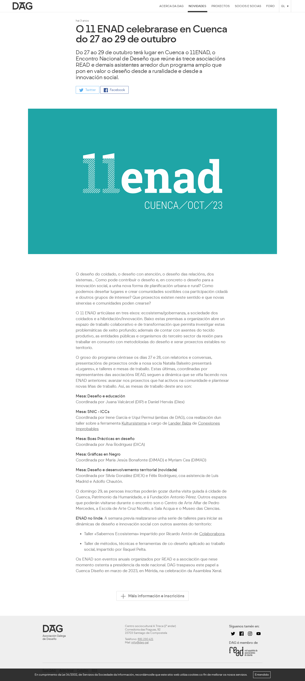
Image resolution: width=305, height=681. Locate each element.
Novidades (197, 6)
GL (283, 6)
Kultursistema (134, 423)
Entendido (262, 674)
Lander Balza (179, 423)
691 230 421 (145, 639)
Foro (270, 6)
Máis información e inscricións (155, 595)
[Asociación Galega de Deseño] (23, 6)
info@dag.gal (140, 642)
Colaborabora (211, 533)
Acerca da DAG (171, 6)
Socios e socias (248, 6)
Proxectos (220, 6)
